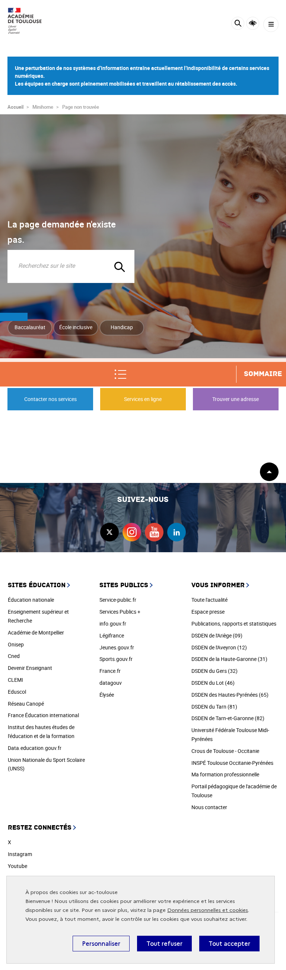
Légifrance (111, 635)
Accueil (15, 107)
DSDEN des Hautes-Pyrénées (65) (229, 694)
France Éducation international (43, 715)
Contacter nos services (50, 399)
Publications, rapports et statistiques (233, 623)
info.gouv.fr (112, 623)
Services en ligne (143, 399)
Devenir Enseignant (30, 667)
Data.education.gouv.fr (34, 747)
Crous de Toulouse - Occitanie (225, 750)
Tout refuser (164, 943)
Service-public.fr (117, 599)
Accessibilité (252, 23)
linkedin (176, 532)
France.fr (110, 670)
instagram (132, 532)
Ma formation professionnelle (225, 774)
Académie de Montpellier (36, 632)
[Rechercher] (237, 24)
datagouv (110, 682)
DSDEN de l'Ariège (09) (216, 635)
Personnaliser (101, 943)
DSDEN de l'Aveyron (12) (219, 647)
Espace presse (208, 611)
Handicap (122, 327)
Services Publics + (119, 611)
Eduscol (17, 691)
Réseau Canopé (26, 703)
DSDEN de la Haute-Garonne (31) (229, 658)
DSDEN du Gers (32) (214, 670)
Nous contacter (209, 807)
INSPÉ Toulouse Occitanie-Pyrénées (232, 762)
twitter (109, 532)
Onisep (16, 644)
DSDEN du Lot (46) (213, 682)
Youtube (17, 865)
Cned (14, 655)
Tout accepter (229, 943)
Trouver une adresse (235, 399)
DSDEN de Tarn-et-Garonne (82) (227, 718)
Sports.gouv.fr (116, 658)
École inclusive (75, 327)
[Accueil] (27, 20)
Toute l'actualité (209, 599)
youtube (154, 532)
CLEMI (15, 679)
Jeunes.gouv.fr (116, 647)
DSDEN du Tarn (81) (214, 706)
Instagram (20, 854)
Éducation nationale (31, 599)
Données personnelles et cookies (207, 910)
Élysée (106, 694)
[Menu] (271, 24)
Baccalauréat (30, 327)
